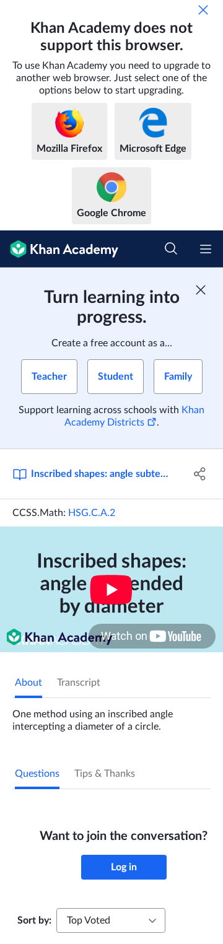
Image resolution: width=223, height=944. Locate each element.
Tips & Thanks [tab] (104, 774)
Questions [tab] (37, 774)
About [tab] (28, 683)
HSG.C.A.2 (91, 513)
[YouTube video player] (111, 589)
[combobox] (110, 920)
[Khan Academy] (59, 249)
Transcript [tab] (78, 683)
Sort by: (34, 920)
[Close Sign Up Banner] (200, 290)
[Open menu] (205, 249)
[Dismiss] (203, 10)
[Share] (200, 473)
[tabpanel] (111, 715)
